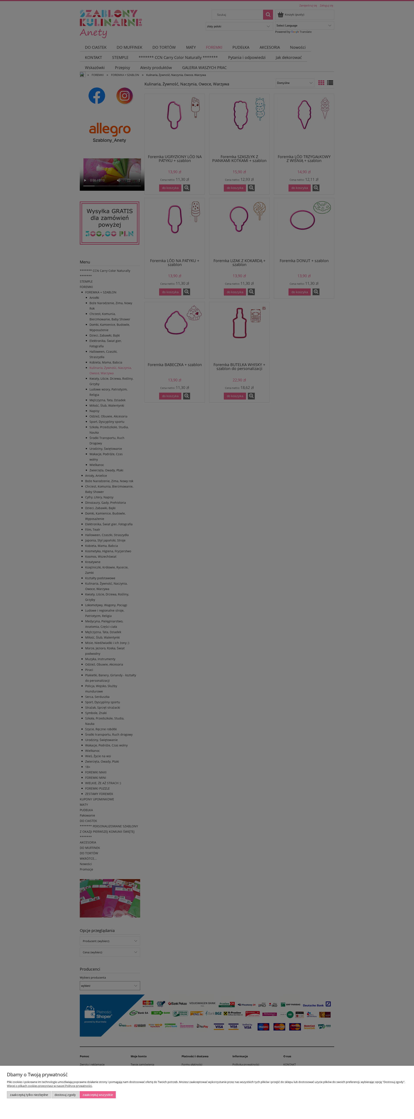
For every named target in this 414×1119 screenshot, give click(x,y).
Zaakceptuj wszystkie (98, 1095)
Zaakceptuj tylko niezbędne (29, 1095)
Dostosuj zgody (65, 1095)
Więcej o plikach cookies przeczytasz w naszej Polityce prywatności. (49, 1086)
